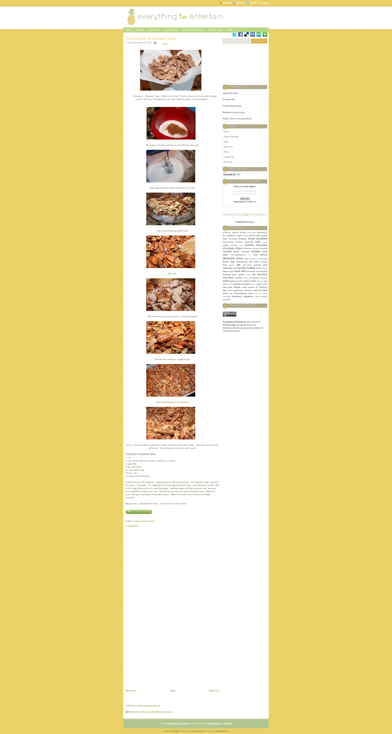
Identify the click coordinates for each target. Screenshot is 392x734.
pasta (232, 281)
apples (240, 236)
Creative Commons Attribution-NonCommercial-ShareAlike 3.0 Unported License (243, 328)
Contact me (215, 30)
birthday (242, 239)
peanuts (260, 281)
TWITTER (253, 3)
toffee (250, 293)
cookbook (245, 252)
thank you (227, 293)
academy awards (230, 233)
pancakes (263, 278)
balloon (252, 236)
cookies (255, 251)
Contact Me (229, 157)
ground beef (260, 265)
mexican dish (229, 274)
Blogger (250, 222)
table (265, 290)
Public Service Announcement (237, 119)
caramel (233, 245)
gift (238, 264)
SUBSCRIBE (227, 3)
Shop (226, 142)
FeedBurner (250, 202)
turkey (264, 293)
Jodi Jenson (252, 322)
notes (246, 278)
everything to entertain (177, 723)
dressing (263, 259)
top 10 (258, 293)
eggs (232, 262)
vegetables (248, 296)
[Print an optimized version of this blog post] (140, 516)
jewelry (264, 268)
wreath (264, 296)
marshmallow (261, 271)
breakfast (261, 238)
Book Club (228, 147)
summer (248, 290)
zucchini (226, 300)
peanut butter (250, 281)
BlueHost (228, 723)
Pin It (165, 43)
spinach (251, 287)
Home (129, 30)
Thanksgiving (240, 293)
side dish (227, 287)
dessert (228, 258)
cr (249, 255)
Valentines (237, 296)
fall (250, 262)
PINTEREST (265, 3)
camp (265, 242)
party (226, 281)
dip (246, 259)
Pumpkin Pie (229, 99)
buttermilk (248, 242)
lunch (231, 271)
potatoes (237, 284)
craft (255, 255)
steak (229, 290)
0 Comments (132, 525)
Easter (226, 262)
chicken (249, 245)
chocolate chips (232, 248)
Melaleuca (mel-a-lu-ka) (234, 112)
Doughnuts (253, 259)
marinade (251, 271)
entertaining (242, 262)
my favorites (259, 274)
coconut (263, 248)
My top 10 (154, 30)
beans (264, 235)
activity (242, 233)
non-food (228, 277)
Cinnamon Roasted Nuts (151, 38)
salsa (264, 284)
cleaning (255, 248)
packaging (253, 278)
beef (225, 239)
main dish (240, 271)
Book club (171, 30)
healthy (242, 268)
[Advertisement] (242, 62)
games (231, 265)
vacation (226, 296)
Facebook (240, 3)
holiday (137, 521)
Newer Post (131, 690)
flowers (256, 262)
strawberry (238, 290)
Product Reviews (231, 137)
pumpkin (246, 284)
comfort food (231, 251)
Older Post (214, 690)
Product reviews (192, 30)
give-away (247, 265)
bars (258, 235)
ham (235, 268)
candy (225, 245)
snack (151, 521)
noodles (238, 278)
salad (144, 521)
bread (251, 238)
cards (241, 245)
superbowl (257, 290)
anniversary (251, 232)
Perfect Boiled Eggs (232, 106)
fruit (225, 265)
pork (225, 284)
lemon (226, 271)
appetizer (231, 235)
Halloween (228, 268)
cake (258, 242)
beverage (232, 239)
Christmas (246, 248)
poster (230, 284)
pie (265, 281)
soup (244, 287)
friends (264, 262)
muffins (241, 275)
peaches (239, 281)
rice (252, 284)
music (248, 275)
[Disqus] (172, 568)
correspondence (238, 255)
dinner (240, 258)
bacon (246, 236)
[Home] (175, 26)
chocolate (261, 245)
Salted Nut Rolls (230, 93)
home (258, 268)
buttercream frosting (232, 242)
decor (263, 254)
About (140, 30)
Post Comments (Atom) (149, 705)
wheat (257, 296)
